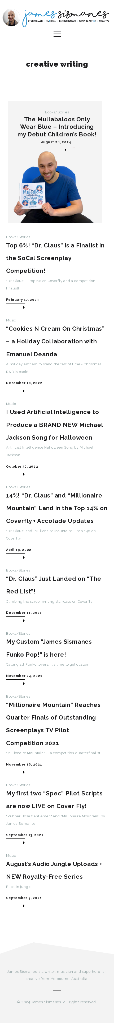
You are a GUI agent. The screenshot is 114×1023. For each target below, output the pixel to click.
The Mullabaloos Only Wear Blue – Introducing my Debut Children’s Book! (57, 127)
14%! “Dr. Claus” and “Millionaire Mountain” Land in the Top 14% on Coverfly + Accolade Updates (57, 508)
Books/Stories (57, 112)
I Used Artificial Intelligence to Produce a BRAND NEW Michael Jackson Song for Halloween (54, 424)
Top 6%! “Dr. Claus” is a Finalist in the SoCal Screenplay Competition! (55, 258)
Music (11, 320)
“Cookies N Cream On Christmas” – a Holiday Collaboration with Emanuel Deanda (55, 341)
